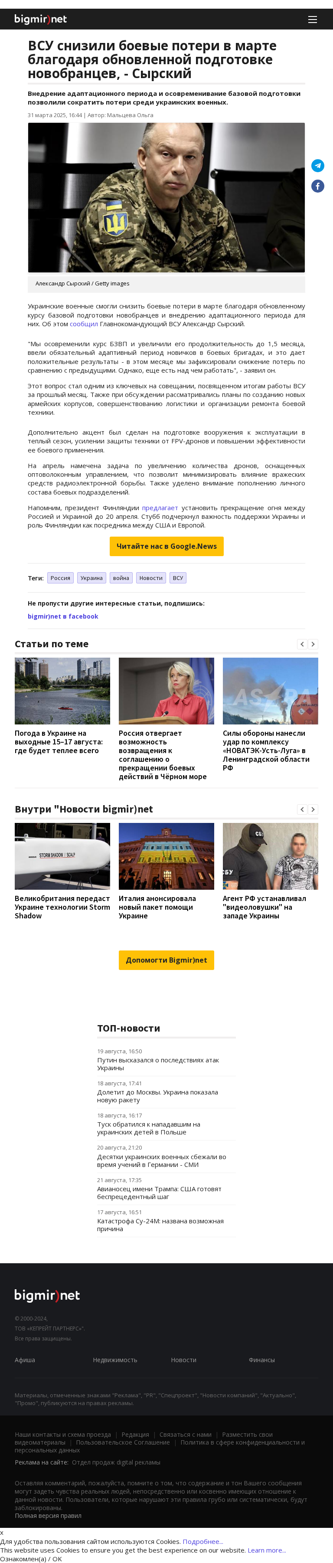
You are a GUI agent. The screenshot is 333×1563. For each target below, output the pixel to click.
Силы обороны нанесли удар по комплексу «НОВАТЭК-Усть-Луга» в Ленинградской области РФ (266, 750)
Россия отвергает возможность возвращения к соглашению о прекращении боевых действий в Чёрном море (163, 754)
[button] (302, 644)
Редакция (135, 1434)
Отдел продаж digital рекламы (116, 1462)
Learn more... (267, 1550)
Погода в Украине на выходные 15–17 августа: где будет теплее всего (59, 741)
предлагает (160, 507)
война (121, 578)
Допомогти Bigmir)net (166, 960)
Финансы (262, 1360)
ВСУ (178, 578)
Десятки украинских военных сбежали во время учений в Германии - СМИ (161, 1160)
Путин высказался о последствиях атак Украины (158, 1063)
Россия (60, 578)
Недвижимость (115, 1360)
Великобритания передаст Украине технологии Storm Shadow (62, 907)
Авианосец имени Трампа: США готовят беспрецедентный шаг (159, 1192)
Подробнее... (203, 1541)
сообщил (84, 323)
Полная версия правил (48, 1515)
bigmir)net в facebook (63, 616)
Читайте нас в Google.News (167, 546)
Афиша (25, 1360)
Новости (151, 578)
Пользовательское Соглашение (123, 1442)
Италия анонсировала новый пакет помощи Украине (157, 907)
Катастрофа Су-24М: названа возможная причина (160, 1224)
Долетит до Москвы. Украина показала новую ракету (157, 1096)
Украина (92, 578)
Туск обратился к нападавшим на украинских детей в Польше (148, 1128)
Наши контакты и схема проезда (63, 1434)
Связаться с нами (186, 1434)
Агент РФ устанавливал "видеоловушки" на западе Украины (264, 907)
